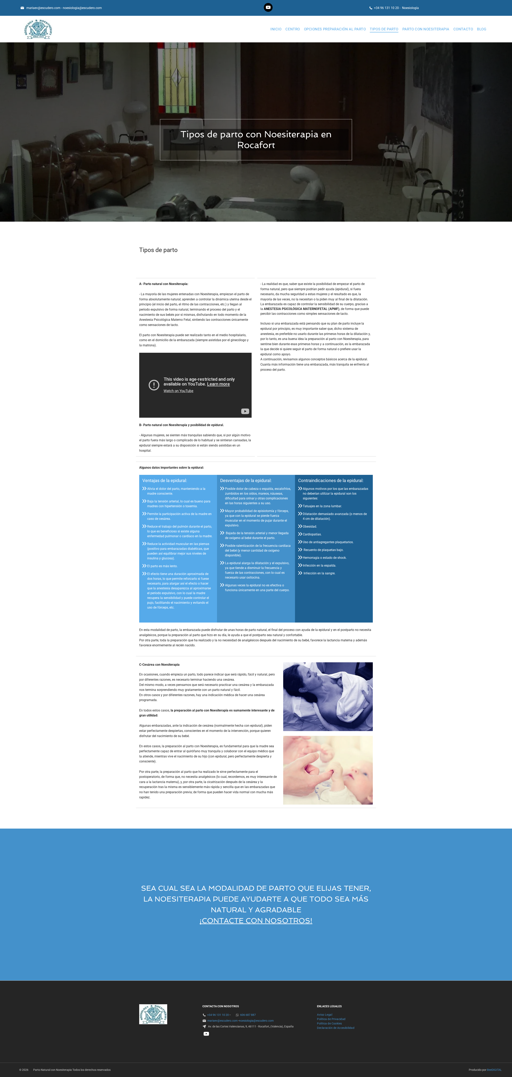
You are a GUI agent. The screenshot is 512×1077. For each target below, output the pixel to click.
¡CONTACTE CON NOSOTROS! (256, 920)
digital (497, 1069)
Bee (489, 1069)
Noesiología (410, 8)
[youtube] (268, 8)
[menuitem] (275, 29)
